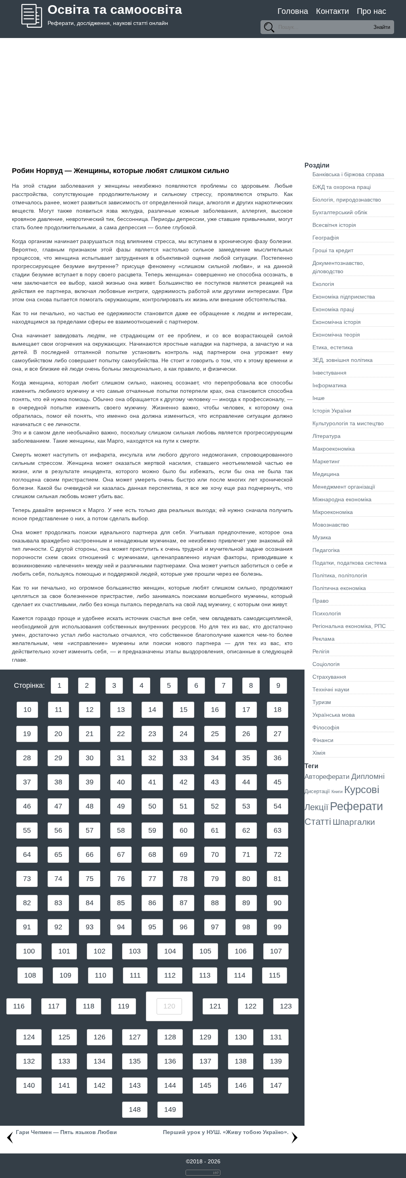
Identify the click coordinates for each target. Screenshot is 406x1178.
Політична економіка (339, 588)
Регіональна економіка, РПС (349, 626)
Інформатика (329, 385)
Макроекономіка (333, 448)
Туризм (321, 702)
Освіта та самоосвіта (115, 9)
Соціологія (326, 664)
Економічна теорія (336, 334)
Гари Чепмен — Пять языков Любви (66, 1132)
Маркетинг (326, 461)
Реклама (323, 639)
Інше (318, 398)
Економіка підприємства (343, 296)
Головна (293, 11)
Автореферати (327, 776)
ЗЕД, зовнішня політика (342, 360)
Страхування (329, 677)
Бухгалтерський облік (339, 212)
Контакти (332, 11)
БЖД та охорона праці (341, 187)
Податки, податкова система (349, 563)
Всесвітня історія (334, 225)
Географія (325, 237)
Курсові (361, 789)
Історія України (331, 410)
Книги (337, 791)
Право (320, 601)
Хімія (319, 753)
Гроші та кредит (332, 250)
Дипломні (368, 776)
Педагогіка (326, 550)
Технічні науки (330, 689)
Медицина (325, 474)
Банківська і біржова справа (348, 174)
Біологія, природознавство (346, 199)
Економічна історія (336, 322)
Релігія (320, 651)
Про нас (371, 11)
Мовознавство (330, 524)
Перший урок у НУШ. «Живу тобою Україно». (226, 1132)
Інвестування (329, 372)
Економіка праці (333, 309)
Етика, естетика (332, 347)
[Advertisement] (203, 97)
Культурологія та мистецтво (348, 423)
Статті (317, 821)
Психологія (326, 613)
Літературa (326, 436)
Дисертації (317, 791)
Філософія (325, 727)
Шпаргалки (354, 821)
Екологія (323, 284)
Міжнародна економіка (342, 499)
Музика (321, 537)
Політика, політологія (339, 575)
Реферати (356, 806)
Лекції (316, 807)
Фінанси (322, 740)
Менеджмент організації (343, 486)
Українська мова (333, 715)
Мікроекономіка (332, 512)
